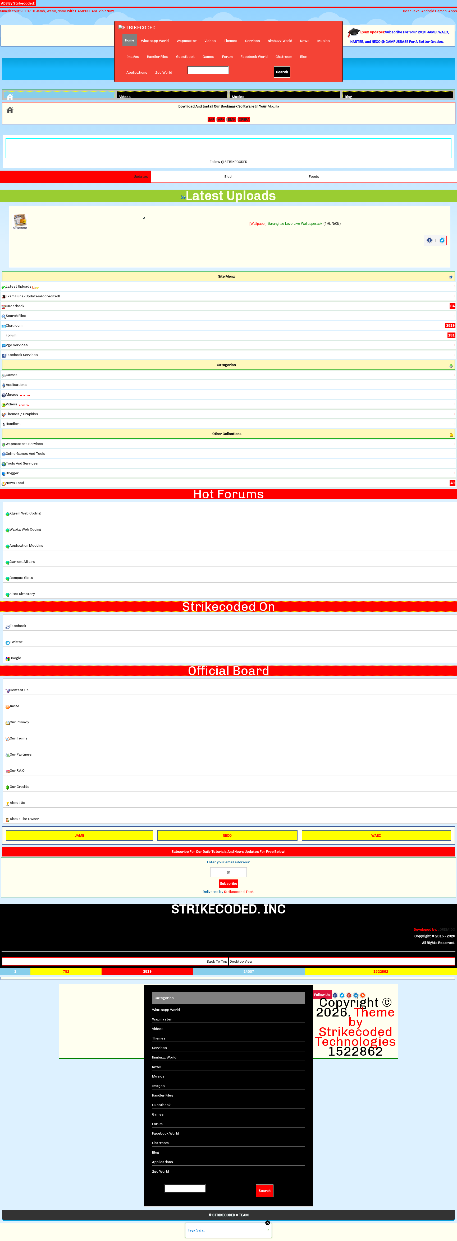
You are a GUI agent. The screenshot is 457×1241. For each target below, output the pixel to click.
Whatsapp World (155, 41)
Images (132, 57)
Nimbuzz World (280, 41)
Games (208, 57)
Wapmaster (186, 41)
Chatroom (284, 57)
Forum (227, 57)
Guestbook (185, 57)
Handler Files (157, 57)
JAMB (79, 835)
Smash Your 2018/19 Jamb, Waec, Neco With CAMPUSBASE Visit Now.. (58, 11)
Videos (210, 41)
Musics (323, 41)
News (304, 41)
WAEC (376, 835)
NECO (227, 835)
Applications (136, 72)
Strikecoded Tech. (239, 892)
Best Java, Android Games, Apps (430, 11)
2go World (163, 72)
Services (252, 41)
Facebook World (254, 57)
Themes (230, 41)
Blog (303, 57)
